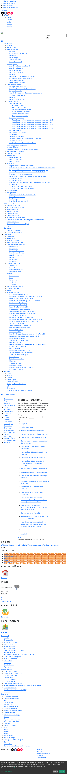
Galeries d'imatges (10, 725)
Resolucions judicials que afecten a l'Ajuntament (20, 654)
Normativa (7, 663)
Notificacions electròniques (13, 684)
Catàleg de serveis (10, 679)
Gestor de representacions (13, 673)
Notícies (6, 560)
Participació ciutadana (11, 696)
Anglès (9, 22)
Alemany (9, 24)
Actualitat (4, 727)
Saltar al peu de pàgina (10, 7)
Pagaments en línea (10, 671)
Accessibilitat (41, 758)
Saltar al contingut (9, 3)
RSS (5, 742)
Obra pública (8, 661)
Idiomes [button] (6, 16)
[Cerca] (47, 38)
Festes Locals (8, 704)
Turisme (6, 717)
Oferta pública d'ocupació (12, 657)
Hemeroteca (8, 744)
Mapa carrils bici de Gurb (12, 709)
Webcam (7, 723)
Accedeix (4, 578)
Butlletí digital (8, 736)
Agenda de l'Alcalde (10, 556)
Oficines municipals (10, 675)
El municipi (4, 700)
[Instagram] (11, 13)
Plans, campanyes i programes (14, 650)
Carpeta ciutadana (10, 681)
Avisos (6, 558)
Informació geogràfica (11, 721)
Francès (9, 26)
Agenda (6, 554)
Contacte (4, 11)
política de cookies (17, 768)
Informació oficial (9, 648)
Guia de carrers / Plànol (11, 706)
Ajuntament (5, 636)
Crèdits (39, 749)
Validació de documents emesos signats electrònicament (22, 686)
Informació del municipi (12, 715)
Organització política (11, 642)
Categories (21, 415)
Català (9, 18)
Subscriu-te (5, 617)
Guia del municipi (9, 713)
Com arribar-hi (9, 702)
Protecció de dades (43, 754)
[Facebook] (5, 13)
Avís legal (40, 756)
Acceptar (62, 771)
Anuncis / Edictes (9, 652)
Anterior (4, 602)
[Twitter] (2, 13)
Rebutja (55, 771)
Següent (9, 602)
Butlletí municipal (9, 738)
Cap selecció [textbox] (23, 417)
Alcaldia (6, 638)
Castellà (9, 20)
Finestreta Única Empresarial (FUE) (15, 690)
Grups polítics (8, 640)
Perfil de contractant (10, 659)
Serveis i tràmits (10, 395)
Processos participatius (11, 698)
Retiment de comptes (11, 646)
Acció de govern (9, 644)
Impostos (7, 442)
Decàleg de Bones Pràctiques (13, 740)
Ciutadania (4, 694)
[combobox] (30, 417)
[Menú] (2, 41)
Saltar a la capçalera (9, 1)
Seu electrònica (9, 665)
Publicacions (8, 562)
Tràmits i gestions (10, 411)
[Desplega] (17, 394)
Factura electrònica (10, 688)
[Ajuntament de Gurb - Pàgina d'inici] (12, 35)
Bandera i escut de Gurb (12, 719)
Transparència (8, 667)
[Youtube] (8, 13)
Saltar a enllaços (8, 5)
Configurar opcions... (7, 771)
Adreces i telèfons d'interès (13, 711)
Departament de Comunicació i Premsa (17, 746)
